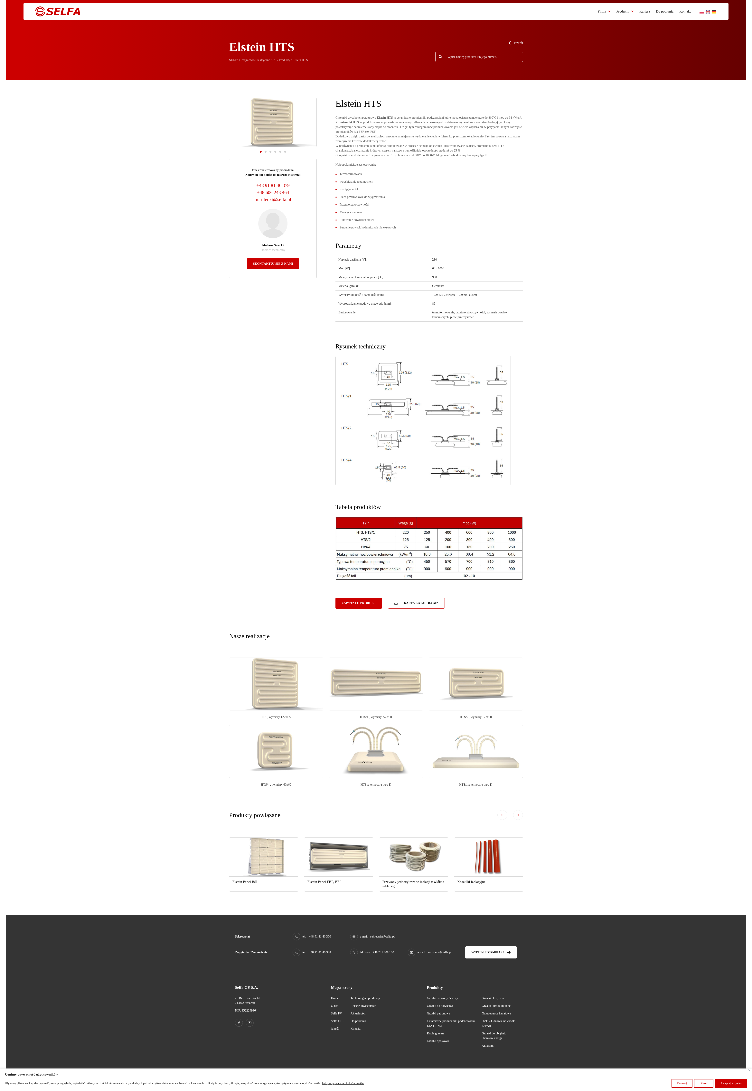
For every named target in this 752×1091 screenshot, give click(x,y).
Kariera (644, 11)
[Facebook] (239, 1023)
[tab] (261, 152)
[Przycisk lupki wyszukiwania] (440, 57)
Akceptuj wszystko (731, 1083)
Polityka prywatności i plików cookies (343, 1083)
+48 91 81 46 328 (320, 952)
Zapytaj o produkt (359, 603)
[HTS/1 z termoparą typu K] (476, 751)
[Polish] (702, 11)
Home (335, 998)
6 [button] (285, 152)
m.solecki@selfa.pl (273, 199)
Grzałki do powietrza (440, 1005)
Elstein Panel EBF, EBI (324, 882)
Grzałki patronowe (438, 1013)
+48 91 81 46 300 (320, 936)
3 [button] (270, 152)
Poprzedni (502, 815)
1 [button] (261, 152)
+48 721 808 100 (383, 952)
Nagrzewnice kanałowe (496, 1013)
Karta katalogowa (421, 603)
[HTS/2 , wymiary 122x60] (476, 683)
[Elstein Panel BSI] (263, 857)
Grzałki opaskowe (438, 1041)
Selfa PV (336, 1013)
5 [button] (280, 152)
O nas (334, 1005)
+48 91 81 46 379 (273, 185)
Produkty (622, 11)
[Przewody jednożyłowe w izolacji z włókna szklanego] (413, 857)
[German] (714, 11)
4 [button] (275, 152)
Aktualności (358, 1013)
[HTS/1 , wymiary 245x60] (376, 683)
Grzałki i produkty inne (496, 1005)
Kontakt (685, 11)
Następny (518, 815)
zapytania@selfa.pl (439, 952)
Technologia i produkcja (366, 998)
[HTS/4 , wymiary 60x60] (276, 751)
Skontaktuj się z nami (273, 263)
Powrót (518, 42)
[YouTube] (250, 1023)
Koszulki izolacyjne (471, 882)
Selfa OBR (338, 1021)
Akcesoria (488, 1045)
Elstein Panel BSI (244, 882)
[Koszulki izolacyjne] (488, 857)
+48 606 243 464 (273, 192)
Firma (602, 11)
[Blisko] (749, 1070)
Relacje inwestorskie (363, 1005)
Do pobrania (664, 11)
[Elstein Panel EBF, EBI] (338, 857)
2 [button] (266, 152)
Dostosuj (682, 1083)
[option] (272, 122)
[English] (708, 11)
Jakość (335, 1028)
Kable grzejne (435, 1033)
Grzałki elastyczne (493, 998)
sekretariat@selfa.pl (382, 936)
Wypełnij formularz (487, 952)
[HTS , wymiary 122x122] (276, 683)
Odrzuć (704, 1083)
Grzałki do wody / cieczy (442, 998)
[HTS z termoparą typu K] (376, 751)
